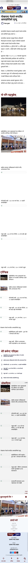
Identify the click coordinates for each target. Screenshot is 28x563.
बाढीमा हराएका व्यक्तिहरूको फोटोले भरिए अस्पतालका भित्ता (14, 360)
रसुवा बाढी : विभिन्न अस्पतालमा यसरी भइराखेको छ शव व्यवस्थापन (19, 468)
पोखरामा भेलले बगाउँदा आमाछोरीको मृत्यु (10, 327)
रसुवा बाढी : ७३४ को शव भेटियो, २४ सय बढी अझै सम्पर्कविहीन (17, 427)
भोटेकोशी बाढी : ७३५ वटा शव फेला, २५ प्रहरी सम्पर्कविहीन (14, 364)
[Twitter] (13, 552)
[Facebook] (11, 552)
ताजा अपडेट (3, 561)
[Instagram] (17, 552)
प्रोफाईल (18, 561)
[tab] (14, 383)
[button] (25, 558)
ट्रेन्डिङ (11, 561)
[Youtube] (15, 552)
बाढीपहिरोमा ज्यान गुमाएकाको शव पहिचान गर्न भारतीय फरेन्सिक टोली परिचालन (17, 277)
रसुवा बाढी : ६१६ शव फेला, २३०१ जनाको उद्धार (13, 267)
